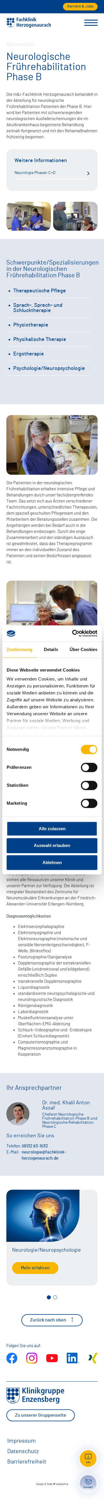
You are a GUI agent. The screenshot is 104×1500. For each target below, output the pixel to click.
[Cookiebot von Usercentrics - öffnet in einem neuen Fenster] (73, 633)
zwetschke (62, 1484)
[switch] (89, 767)
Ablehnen (52, 862)
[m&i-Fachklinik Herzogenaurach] (28, 26)
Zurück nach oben (48, 1320)
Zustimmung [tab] (19, 649)
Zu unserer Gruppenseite (40, 1415)
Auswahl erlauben (52, 845)
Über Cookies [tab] (83, 649)
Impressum (21, 1441)
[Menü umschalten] (91, 23)
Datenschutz (23, 1451)
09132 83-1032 (35, 1146)
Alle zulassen (52, 828)
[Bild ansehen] (28, 217)
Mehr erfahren (35, 1268)
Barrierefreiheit (26, 1462)
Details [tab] (51, 649)
